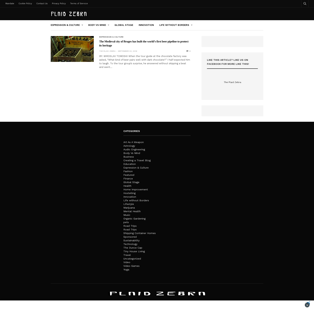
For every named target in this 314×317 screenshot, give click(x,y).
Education (129, 164)
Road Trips (130, 226)
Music (126, 215)
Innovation (146, 25)
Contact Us (42, 3)
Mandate (9, 3)
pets (126, 222)
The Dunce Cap (132, 247)
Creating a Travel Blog (137, 160)
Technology (130, 244)
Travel (127, 255)
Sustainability (131, 240)
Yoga (126, 269)
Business (128, 156)
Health (127, 186)
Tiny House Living (134, 251)
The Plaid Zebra (107, 51)
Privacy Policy (59, 3)
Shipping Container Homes (139, 233)
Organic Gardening (134, 218)
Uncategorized (132, 258)
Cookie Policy (25, 3)
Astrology (129, 145)
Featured (128, 175)
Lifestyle (128, 204)
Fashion (128, 171)
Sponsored (130, 236)
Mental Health (132, 211)
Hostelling (129, 193)
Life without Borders (174, 25)
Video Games (131, 266)
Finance (128, 178)
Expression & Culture (65, 25)
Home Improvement (135, 189)
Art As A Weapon (133, 142)
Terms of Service (79, 3)
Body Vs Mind (97, 25)
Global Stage (123, 25)
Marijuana (129, 207)
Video (126, 262)
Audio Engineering (134, 149)
